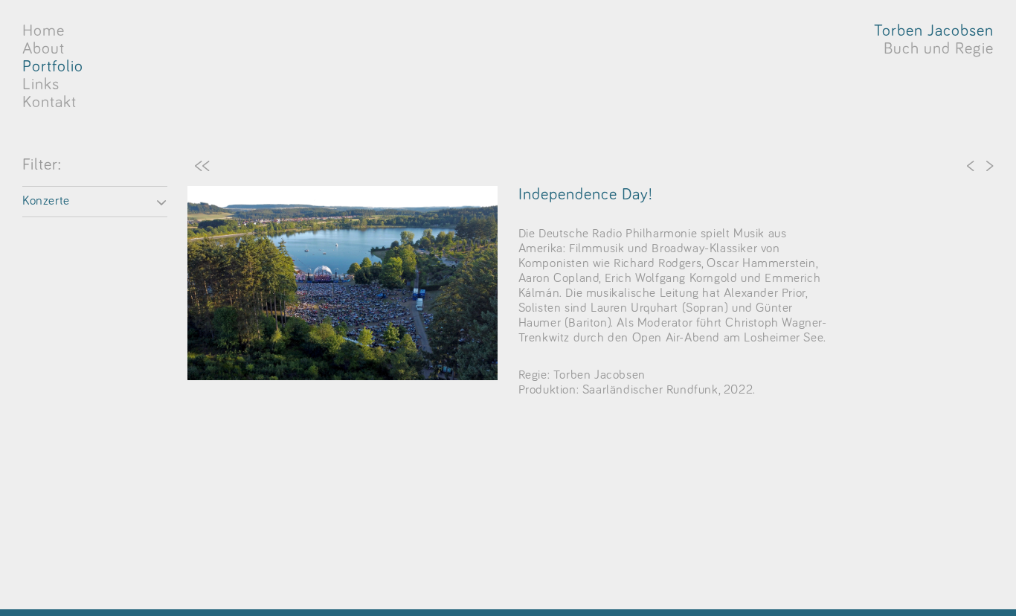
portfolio (52, 67)
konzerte (46, 201)
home (43, 31)
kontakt (49, 102)
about (43, 49)
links (41, 85)
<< (202, 165)
